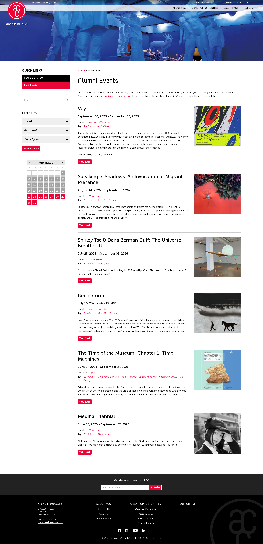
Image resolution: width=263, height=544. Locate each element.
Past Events (31, 85)
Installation (90, 313)
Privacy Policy (104, 518)
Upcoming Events (33, 78)
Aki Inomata (104, 434)
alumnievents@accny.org (115, 96)
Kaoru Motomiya (168, 376)
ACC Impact (231, 8)
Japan (92, 372)
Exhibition (89, 200)
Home (81, 70)
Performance (91, 126)
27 (51, 196)
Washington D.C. (98, 309)
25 (40, 196)
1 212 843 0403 (49, 519)
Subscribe (155, 487)
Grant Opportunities (205, 8)
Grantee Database (145, 509)
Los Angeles (95, 259)
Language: (36, 2)
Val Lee (105, 126)
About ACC (179, 8)
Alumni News (145, 518)
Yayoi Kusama (129, 376)
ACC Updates (226, 3)
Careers (103, 513)
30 (29, 202)
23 (29, 196)
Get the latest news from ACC (131, 480)
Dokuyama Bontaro (108, 376)
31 (34, 202)
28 (57, 196)
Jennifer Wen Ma (107, 200)
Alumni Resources (205, 3)
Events (248, 8)
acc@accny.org (51, 522)
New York (94, 196)
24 (34, 196)
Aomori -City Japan (100, 122)
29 (62, 196)
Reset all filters (31, 148)
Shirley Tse (103, 263)
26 (46, 196)
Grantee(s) (30, 130)
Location (29, 121)
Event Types (31, 139)
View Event (84, 161)
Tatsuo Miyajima (148, 376)
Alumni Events (145, 523)
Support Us (243, 3)
